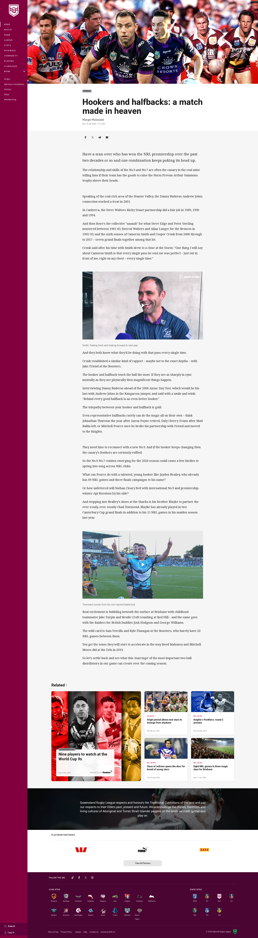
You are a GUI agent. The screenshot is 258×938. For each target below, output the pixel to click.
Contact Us (94, 932)
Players (9, 61)
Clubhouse (10, 66)
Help (85, 932)
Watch (8, 29)
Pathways (10, 50)
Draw (7, 35)
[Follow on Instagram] (92, 877)
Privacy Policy (66, 932)
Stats (7, 45)
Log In (11, 932)
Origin (7, 79)
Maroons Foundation (14, 84)
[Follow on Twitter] (86, 877)
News (7, 24)
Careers (78, 932)
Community (11, 56)
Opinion (87, 91)
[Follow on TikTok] (72, 877)
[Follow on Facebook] (79, 877)
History (7, 89)
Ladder (8, 40)
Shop (6, 94)
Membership (10, 99)
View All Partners (142, 863)
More (7, 71)
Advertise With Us (108, 932)
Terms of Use (53, 932)
